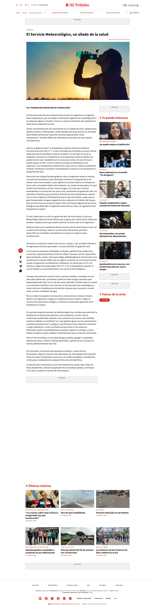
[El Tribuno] (77, 5)
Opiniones (30, 30)
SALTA (88, 585)
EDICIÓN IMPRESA (52, 585)
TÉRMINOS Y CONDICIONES (84, 598)
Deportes (103, 169)
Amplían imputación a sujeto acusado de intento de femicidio (114, 204)
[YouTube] (40, 598)
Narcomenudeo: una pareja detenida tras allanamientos (112, 235)
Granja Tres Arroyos (31, 13)
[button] (20, 257)
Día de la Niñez (102, 547)
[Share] (20, 250)
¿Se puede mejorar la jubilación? (114, 144)
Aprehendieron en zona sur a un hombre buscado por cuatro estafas (114, 267)
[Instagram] (70, 598)
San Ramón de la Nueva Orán (36, 547)
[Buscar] (21, 5)
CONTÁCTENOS (98, 598)
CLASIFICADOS (119, 585)
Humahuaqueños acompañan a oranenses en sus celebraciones (40, 551)
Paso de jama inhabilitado (73, 512)
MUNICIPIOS (35, 585)
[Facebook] (58, 598)
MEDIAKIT (108, 598)
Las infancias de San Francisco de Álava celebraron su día (111, 551)
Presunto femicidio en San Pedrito (112, 512)
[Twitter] (52, 598)
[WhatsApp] (64, 598)
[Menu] (17, 5)
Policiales (103, 200)
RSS (115, 598)
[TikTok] (46, 598)
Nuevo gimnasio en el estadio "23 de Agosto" (113, 173)
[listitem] (27, 5)
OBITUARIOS (102, 585)
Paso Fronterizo (67, 510)
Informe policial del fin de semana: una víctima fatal (77, 551)
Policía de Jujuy (67, 547)
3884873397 (136, 12)
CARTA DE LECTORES (72, 585)
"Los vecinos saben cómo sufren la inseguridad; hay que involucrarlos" (41, 515)
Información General (107, 141)
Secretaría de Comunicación (36, 510)
